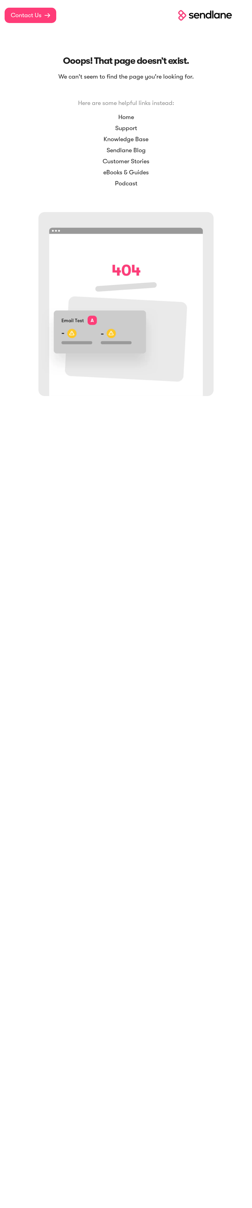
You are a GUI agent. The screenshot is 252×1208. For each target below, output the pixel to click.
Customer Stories (126, 161)
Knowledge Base (126, 139)
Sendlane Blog (126, 150)
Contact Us (30, 15)
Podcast (126, 183)
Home (126, 117)
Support (126, 128)
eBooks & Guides (126, 172)
